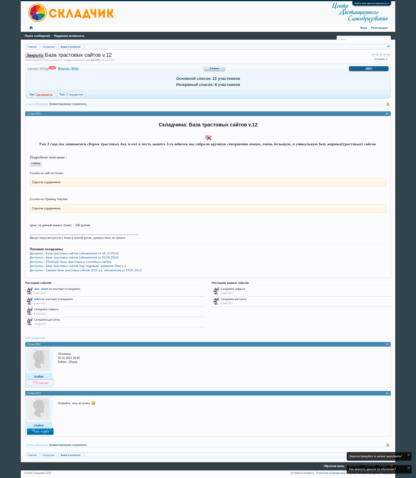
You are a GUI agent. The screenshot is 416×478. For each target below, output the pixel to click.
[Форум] (31, 28)
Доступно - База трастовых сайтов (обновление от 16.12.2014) (74, 253)
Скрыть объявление (408, 455)
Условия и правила (302, 473)
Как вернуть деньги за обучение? (372, 469)
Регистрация (379, 28)
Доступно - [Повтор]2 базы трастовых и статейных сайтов (70, 261)
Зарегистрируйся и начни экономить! (375, 456)
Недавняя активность (69, 35)
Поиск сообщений (37, 35)
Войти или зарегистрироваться (372, 3)
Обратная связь (334, 466)
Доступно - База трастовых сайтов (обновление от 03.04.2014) (74, 257)
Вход (363, 28)
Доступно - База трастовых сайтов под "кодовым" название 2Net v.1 (78, 266)
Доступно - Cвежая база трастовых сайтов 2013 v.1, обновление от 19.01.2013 (85, 270)
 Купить (214, 68)
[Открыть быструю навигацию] (388, 46)
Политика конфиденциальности (336, 473)
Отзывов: (380, 59)
